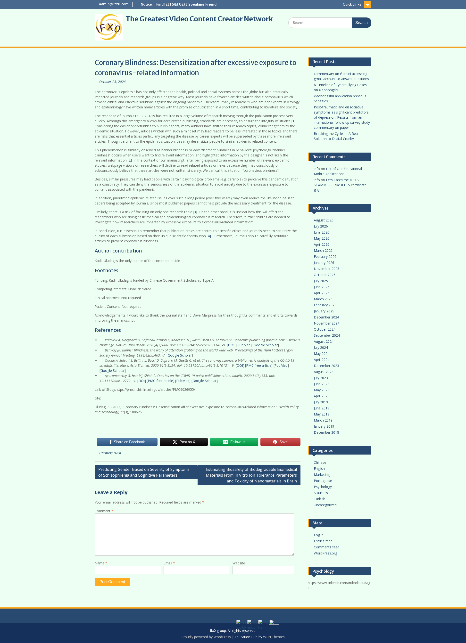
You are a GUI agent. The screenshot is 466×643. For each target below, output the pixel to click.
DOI (231, 345)
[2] (130, 160)
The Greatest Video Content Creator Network (199, 19)
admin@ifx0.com (114, 4)
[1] (293, 121)
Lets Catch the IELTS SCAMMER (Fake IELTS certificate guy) (340, 185)
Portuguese (323, 480)
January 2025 (324, 311)
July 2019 (321, 402)
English (319, 468)
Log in (319, 535)
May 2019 (321, 414)
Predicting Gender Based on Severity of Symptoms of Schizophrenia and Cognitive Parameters (144, 472)
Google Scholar (266, 345)
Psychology (323, 486)
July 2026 (321, 226)
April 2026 (321, 244)
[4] (209, 236)
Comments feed (326, 547)
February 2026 (325, 256)
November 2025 (326, 268)
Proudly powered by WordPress (206, 637)
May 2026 (321, 238)
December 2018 (326, 432)
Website (239, 563)
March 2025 (323, 299)
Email (169, 563)
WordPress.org (325, 553)
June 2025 (321, 287)
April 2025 (321, 293)
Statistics (321, 492)
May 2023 (321, 390)
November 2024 (326, 323)
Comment (104, 511)
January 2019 (324, 426)
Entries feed (323, 541)
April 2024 (321, 359)
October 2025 (324, 274)
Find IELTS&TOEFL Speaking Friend (186, 4)
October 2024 (324, 329)
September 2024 (327, 335)
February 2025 (325, 305)
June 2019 (321, 408)
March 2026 (323, 250)
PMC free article (258, 365)
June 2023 (321, 384)
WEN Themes (274, 637)
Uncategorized (110, 452)
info (317, 168)
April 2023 (321, 396)
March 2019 (323, 420)
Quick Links (352, 4)
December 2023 (326, 365)
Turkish (319, 498)
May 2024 (321, 353)
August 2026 (323, 220)
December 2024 (326, 317)
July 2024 (321, 347)
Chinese (320, 462)
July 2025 (321, 280)
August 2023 (323, 371)
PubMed (243, 345)
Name (101, 563)
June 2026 (321, 232)
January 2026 (324, 262)
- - (136, 81)
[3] (195, 212)
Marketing (322, 474)
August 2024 (323, 341)
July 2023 (321, 377)
